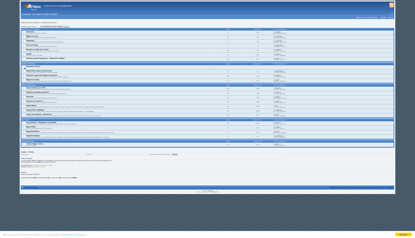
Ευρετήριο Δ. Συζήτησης (50, 14)
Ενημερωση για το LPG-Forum (30, 29)
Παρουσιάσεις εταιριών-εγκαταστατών (39, 71)
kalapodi (278, 75)
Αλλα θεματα (25, 120)
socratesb (278, 36)
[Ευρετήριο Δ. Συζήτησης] (31, 11)
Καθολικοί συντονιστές (39, 166)
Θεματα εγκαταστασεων (28, 85)
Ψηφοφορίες (30, 40)
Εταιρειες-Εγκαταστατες (28, 64)
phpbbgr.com (214, 191)
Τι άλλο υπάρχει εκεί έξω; (34, 144)
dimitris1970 (279, 45)
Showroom (30, 96)
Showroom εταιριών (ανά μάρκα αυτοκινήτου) (41, 75)
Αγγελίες (29, 54)
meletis (277, 54)
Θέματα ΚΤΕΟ (30, 127)
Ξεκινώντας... (30, 32)
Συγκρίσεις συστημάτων (34, 101)
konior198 (278, 40)
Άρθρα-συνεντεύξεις (33, 79)
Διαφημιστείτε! (344, 187)
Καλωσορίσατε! (334, 187)
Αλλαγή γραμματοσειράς (391, 14)
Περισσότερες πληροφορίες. (74, 234)
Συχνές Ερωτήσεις (373, 17)
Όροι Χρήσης (353, 187)
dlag (277, 114)
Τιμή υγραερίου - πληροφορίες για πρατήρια (41, 122)
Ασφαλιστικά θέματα (33, 135)
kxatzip (278, 88)
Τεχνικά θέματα (31, 105)
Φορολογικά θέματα (32, 131)
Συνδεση (390, 17)
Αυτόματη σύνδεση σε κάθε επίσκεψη (160, 154)
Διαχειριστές (30, 166)
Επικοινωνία (361, 17)
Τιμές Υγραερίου (37, 14)
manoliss (278, 49)
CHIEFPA (278, 110)
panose (278, 58)
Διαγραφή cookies (363, 187)
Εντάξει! (403, 234)
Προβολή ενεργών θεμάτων (49, 22)
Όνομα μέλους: (25, 154)
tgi (276, 105)
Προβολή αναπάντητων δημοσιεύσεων (31, 22)
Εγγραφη (383, 17)
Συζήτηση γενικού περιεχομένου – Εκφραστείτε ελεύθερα (45, 58)
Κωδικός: (89, 154)
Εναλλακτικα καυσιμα (27, 141)
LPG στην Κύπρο (32, 45)
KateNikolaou (279, 136)
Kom (277, 131)
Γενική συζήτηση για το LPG (35, 88)
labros (277, 144)
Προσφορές (27, 14)
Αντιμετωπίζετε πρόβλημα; (35, 110)
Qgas (277, 80)
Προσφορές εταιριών (33, 66)
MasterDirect (279, 71)
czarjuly (278, 32)
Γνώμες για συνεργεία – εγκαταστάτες (39, 114)
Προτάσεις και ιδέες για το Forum (37, 49)
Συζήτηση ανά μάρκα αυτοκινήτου (37, 92)
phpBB (210, 190)
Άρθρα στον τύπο (32, 36)
